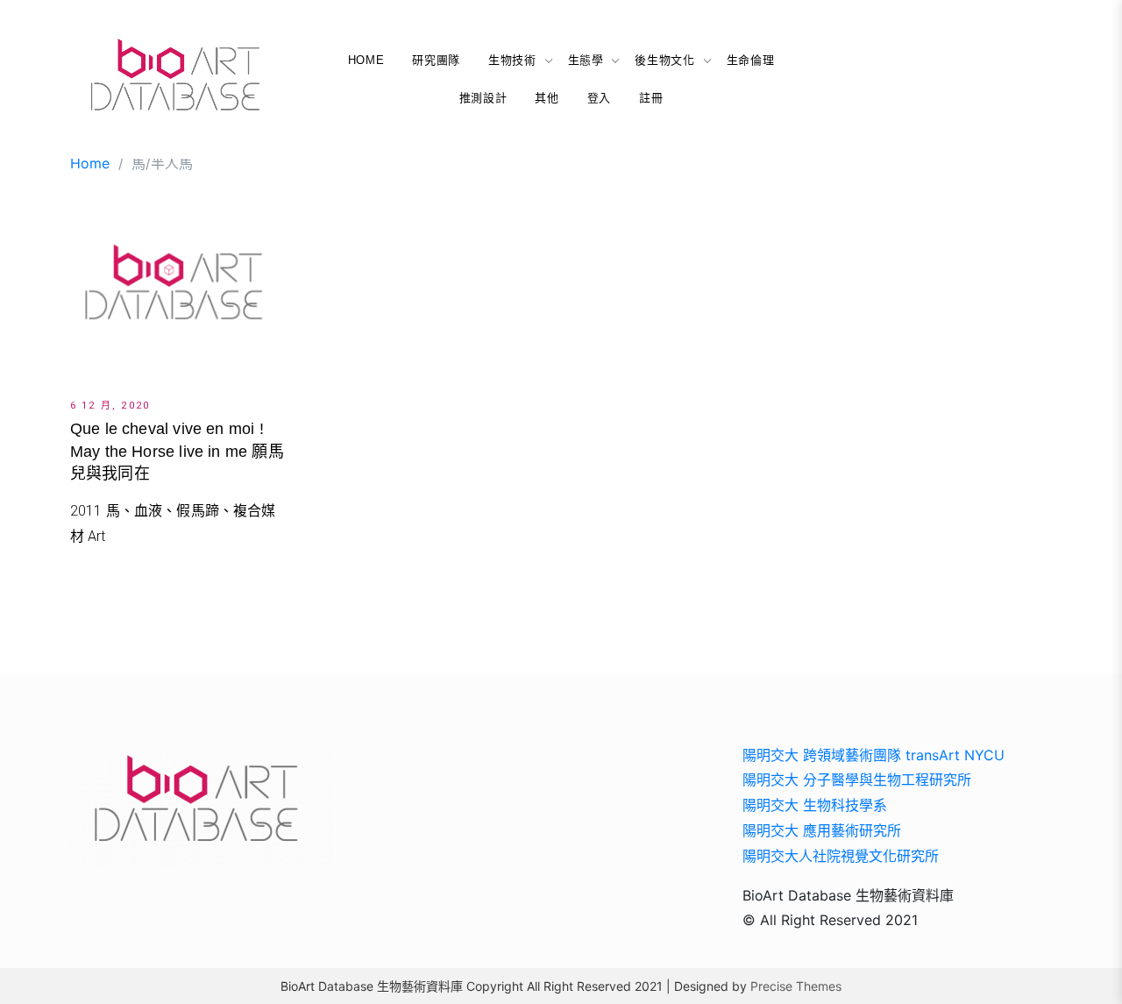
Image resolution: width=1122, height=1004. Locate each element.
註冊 (651, 97)
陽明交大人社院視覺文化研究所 (840, 856)
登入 (599, 97)
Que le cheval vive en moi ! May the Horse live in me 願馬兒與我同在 (177, 450)
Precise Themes (796, 986)
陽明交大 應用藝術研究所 (821, 830)
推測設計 (483, 97)
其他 (546, 97)
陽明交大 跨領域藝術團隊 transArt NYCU (873, 755)
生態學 (586, 60)
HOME (366, 60)
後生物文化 (664, 60)
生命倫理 (751, 60)
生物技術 (512, 60)
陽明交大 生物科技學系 (814, 805)
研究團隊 (436, 60)
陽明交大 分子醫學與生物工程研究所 (856, 779)
